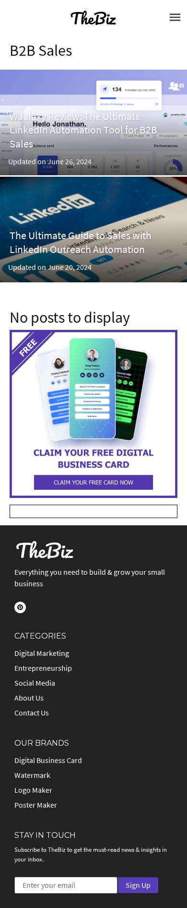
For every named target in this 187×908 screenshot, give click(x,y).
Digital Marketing (41, 653)
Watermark (32, 775)
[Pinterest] (20, 607)
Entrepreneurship (43, 668)
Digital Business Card (48, 760)
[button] (171, 19)
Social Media (34, 683)
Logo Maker (33, 790)
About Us (29, 697)
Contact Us (31, 712)
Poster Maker (35, 805)
